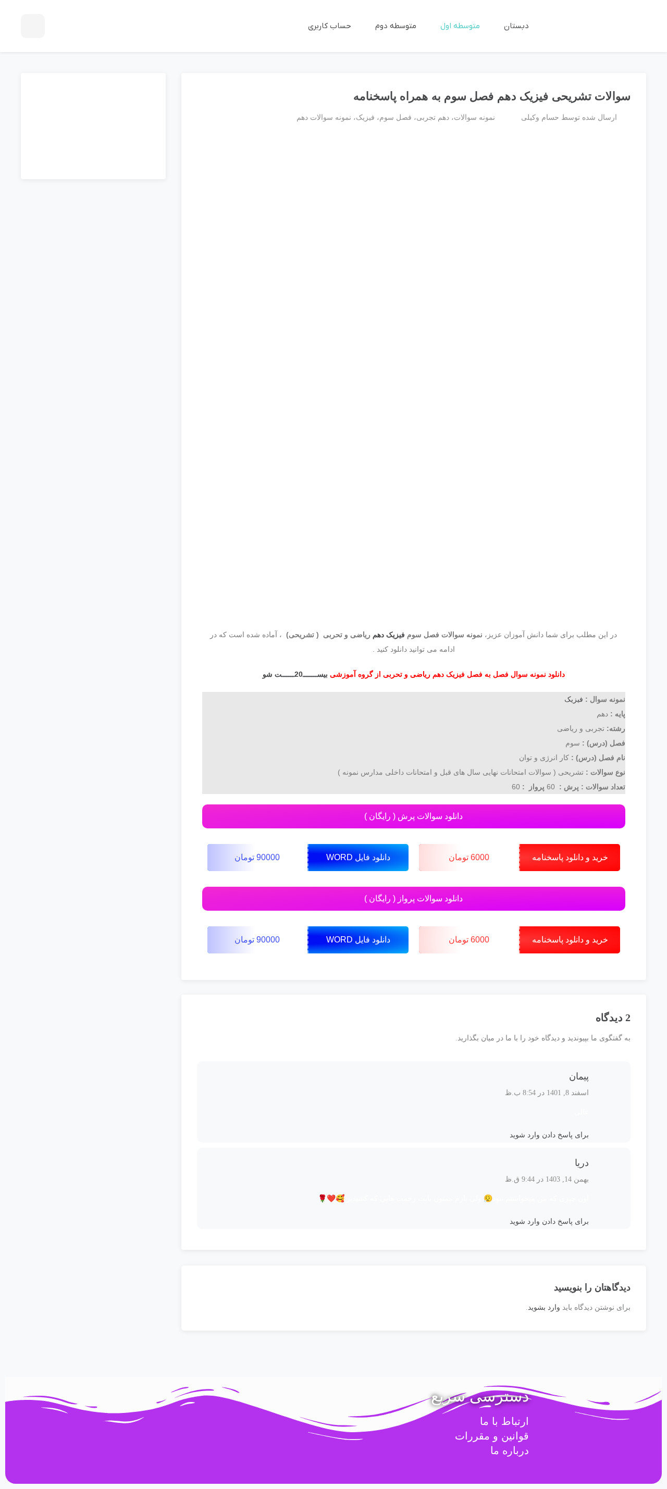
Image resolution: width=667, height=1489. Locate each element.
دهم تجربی (432, 117)
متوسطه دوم (394, 26)
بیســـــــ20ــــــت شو (295, 674)
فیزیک (365, 117)
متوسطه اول (459, 26)
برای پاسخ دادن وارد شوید (549, 1135)
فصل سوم (395, 117)
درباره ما (509, 1450)
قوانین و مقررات (492, 1436)
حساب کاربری (328, 26)
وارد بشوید (544, 1307)
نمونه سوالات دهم (324, 117)
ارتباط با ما (504, 1421)
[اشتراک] (202, 91)
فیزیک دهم (389, 634)
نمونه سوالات (474, 117)
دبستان (515, 26)
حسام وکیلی (540, 117)
